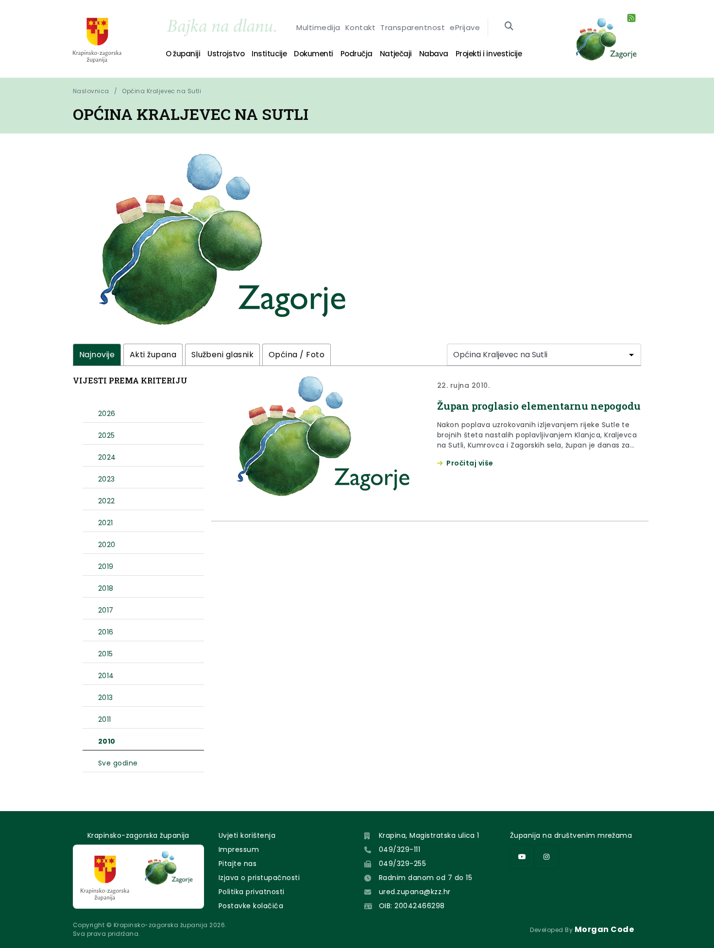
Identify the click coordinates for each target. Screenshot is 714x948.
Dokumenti (313, 54)
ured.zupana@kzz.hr (415, 892)
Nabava (433, 54)
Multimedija (318, 27)
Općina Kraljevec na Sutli (161, 91)
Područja (356, 54)
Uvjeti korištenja (247, 835)
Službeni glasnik (222, 354)
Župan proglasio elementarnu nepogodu (539, 406)
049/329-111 (399, 849)
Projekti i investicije (489, 54)
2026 (107, 413)
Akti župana (153, 354)
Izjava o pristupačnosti (259, 877)
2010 (107, 741)
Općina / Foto (296, 354)
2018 (106, 588)
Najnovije (97, 354)
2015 (105, 654)
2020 (107, 544)
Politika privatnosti (252, 892)
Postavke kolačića (251, 906)
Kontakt (360, 27)
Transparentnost (412, 27)
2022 (106, 501)
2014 (106, 676)
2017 (106, 610)
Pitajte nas (237, 863)
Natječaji (396, 54)
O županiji (183, 54)
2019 (106, 566)
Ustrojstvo (225, 54)
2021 (105, 523)
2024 (107, 457)
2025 (106, 435)
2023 (106, 479)
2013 (105, 697)
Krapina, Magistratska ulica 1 (429, 835)
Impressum (239, 849)
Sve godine (118, 763)
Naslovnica (91, 91)
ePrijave (465, 27)
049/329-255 (402, 863)
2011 (104, 719)
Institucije (269, 54)
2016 (106, 632)
